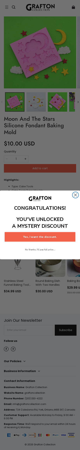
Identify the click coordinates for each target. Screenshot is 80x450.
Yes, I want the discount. (40, 237)
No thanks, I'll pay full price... (40, 249)
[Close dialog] (75, 195)
